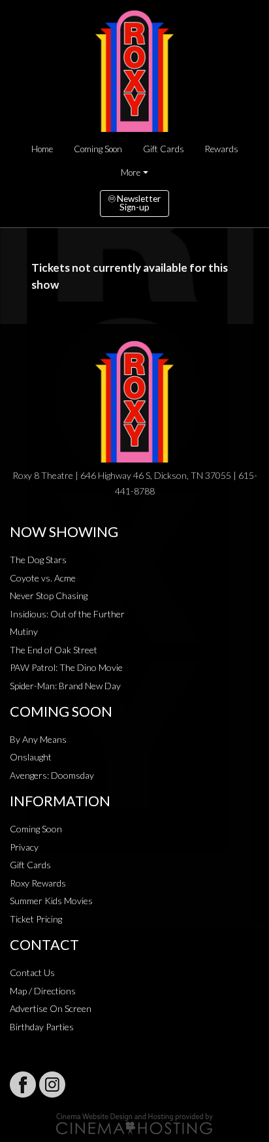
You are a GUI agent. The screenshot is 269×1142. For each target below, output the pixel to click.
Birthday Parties (42, 1026)
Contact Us (32, 972)
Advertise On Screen (50, 1008)
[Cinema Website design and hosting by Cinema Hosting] (134, 1122)
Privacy (24, 847)
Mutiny (24, 631)
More (130, 172)
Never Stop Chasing (48, 595)
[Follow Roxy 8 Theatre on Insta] (52, 1084)
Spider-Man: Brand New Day (65, 685)
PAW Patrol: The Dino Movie (66, 667)
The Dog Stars (38, 559)
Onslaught (31, 756)
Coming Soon (98, 149)
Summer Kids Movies (51, 900)
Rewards (221, 149)
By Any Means (38, 739)
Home (42, 149)
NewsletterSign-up (138, 203)
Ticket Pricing (36, 918)
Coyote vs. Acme (43, 577)
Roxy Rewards (38, 883)
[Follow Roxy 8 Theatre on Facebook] (23, 1084)
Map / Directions (43, 990)
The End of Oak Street (53, 649)
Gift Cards (163, 149)
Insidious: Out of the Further (67, 613)
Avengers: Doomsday (52, 775)
